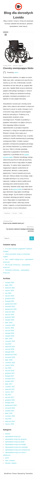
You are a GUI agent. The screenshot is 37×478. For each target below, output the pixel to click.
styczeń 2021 (9, 314)
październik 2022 (11, 309)
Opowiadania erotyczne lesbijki (15, 444)
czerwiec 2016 (10, 416)
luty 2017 (8, 395)
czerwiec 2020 (10, 325)
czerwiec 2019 (10, 341)
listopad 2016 (9, 402)
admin (16, 72)
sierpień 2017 (9, 381)
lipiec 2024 (8, 285)
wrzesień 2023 (10, 306)
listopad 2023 (9, 301)
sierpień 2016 (9, 411)
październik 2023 (11, 304)
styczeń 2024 (9, 296)
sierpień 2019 (9, 336)
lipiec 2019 (8, 338)
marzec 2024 (9, 290)
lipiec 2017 (8, 384)
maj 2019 (8, 344)
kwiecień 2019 (10, 346)
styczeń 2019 (9, 349)
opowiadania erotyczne (12, 436)
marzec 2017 (9, 392)
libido (20, 213)
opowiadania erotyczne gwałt (14, 442)
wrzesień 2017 (10, 379)
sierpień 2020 (9, 320)
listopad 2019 (9, 333)
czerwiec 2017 (10, 387)
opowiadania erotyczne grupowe (16, 439)
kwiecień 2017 (10, 389)
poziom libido (17, 189)
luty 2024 (8, 293)
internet (7, 434)
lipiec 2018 (8, 360)
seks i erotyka (10, 460)
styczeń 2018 (9, 370)
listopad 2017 (9, 376)
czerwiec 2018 (10, 362)
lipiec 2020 (8, 322)
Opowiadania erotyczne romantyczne (17, 450)
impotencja (7, 213)
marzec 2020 (9, 328)
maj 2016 (8, 419)
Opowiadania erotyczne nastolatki (16, 447)
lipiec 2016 (8, 413)
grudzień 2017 (10, 373)
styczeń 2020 (9, 330)
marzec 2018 (9, 365)
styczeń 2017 (9, 397)
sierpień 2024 (9, 282)
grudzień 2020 (10, 317)
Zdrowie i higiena (18, 65)
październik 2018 (11, 354)
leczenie (15, 213)
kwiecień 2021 (10, 312)
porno (7, 458)
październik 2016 (11, 405)
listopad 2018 (9, 352)
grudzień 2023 (10, 298)
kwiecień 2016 (10, 421)
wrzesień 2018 (10, 357)
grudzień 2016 (10, 400)
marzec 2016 (9, 424)
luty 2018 (8, 368)
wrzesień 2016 (10, 408)
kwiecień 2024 (10, 288)
